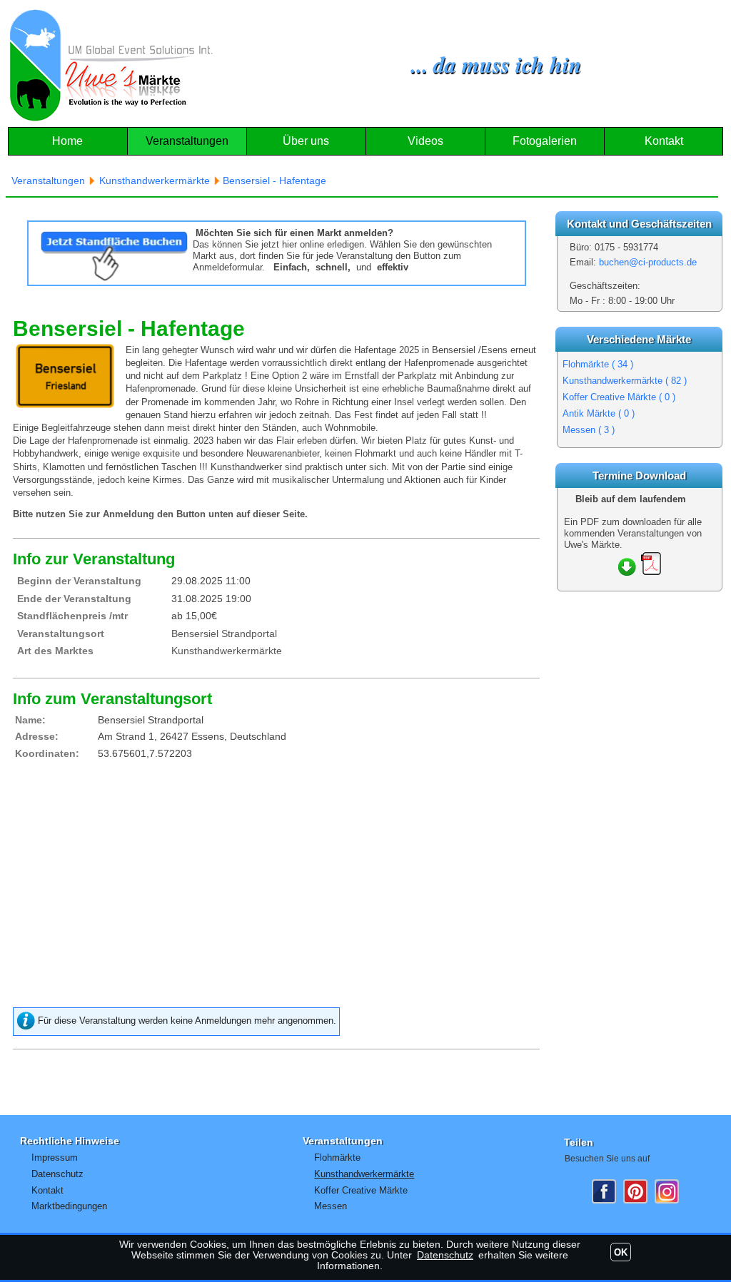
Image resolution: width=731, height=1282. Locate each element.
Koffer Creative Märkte (619, 397)
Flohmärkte (598, 364)
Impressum (54, 1157)
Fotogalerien (545, 141)
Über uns (306, 141)
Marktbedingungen (69, 1206)
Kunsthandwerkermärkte (625, 380)
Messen (589, 429)
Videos (425, 141)
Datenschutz (57, 1174)
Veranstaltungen (187, 141)
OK (620, 1252)
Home (67, 141)
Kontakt (664, 141)
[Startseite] (111, 65)
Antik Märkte (599, 413)
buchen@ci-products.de (648, 262)
